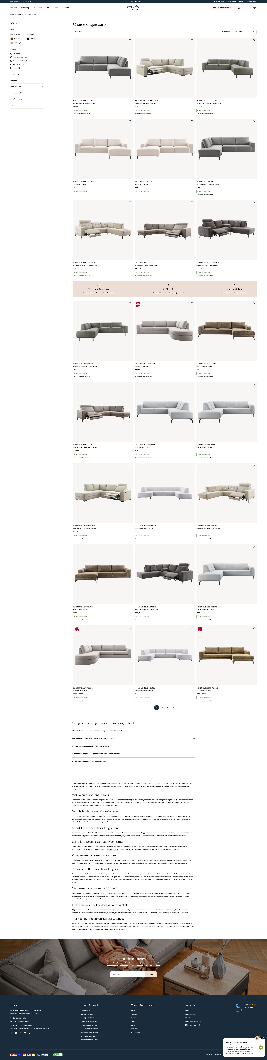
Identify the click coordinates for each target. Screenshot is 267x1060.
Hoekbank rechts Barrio (83, 444)
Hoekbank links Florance (84, 526)
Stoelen (133, 1018)
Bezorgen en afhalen (88, 1018)
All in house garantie (88, 1036)
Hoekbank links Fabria (206, 181)
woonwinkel (100, 910)
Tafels (133, 1021)
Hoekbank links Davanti (145, 607)
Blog (187, 1010)
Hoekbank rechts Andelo (207, 363)
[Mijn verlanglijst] (248, 8)
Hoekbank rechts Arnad (145, 363)
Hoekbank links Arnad (82, 688)
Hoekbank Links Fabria (145, 181)
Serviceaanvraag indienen (90, 1032)
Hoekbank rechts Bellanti (146, 444)
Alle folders (193, 1025)
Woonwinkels (231, 2)
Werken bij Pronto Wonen (90, 1040)
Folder (241, 2)
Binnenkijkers (190, 1014)
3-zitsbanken (180, 910)
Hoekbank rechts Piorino (84, 262)
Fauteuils (134, 1014)
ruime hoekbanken (176, 816)
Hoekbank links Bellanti (206, 444)
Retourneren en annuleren (90, 1025)
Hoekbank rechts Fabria (83, 100)
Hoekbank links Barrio (144, 262)
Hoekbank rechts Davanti (207, 262)
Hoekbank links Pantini (83, 363)
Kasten (133, 1025)
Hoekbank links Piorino (206, 526)
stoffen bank (134, 879)
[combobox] (226, 8)
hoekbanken (157, 910)
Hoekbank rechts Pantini (207, 100)
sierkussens (113, 849)
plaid (130, 849)
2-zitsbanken (169, 910)
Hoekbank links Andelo (83, 607)
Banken (133, 1010)
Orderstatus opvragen (89, 1021)
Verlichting (134, 1029)
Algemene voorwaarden (214, 1054)
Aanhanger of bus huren (89, 1029)
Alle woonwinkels (87, 1014)
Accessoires (135, 1032)
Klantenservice (252, 2)
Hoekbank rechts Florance (146, 100)
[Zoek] (238, 7)
